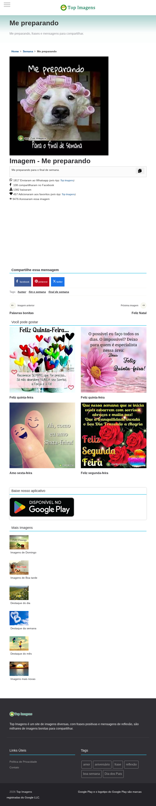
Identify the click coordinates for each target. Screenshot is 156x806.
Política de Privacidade (23, 761)
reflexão (131, 764)
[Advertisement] (78, 231)
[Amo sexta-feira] (42, 435)
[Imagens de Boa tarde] (19, 567)
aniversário (102, 764)
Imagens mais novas (22, 678)
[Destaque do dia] (19, 593)
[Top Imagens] (78, 7)
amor (86, 764)
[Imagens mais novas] (19, 669)
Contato (14, 767)
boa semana (91, 773)
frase (118, 764)
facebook (24, 282)
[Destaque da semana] (19, 618)
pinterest (42, 282)
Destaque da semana (23, 628)
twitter (59, 282)
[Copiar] (140, 171)
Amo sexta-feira (21, 473)
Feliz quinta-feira (21, 397)
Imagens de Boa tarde (23, 577)
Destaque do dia (20, 603)
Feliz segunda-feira (94, 473)
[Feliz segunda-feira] (113, 435)
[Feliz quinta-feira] (42, 360)
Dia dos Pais (113, 773)
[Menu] (7, 3)
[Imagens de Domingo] (19, 542)
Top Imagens (67, 180)
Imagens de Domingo (23, 552)
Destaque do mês (21, 653)
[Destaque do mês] (19, 643)
